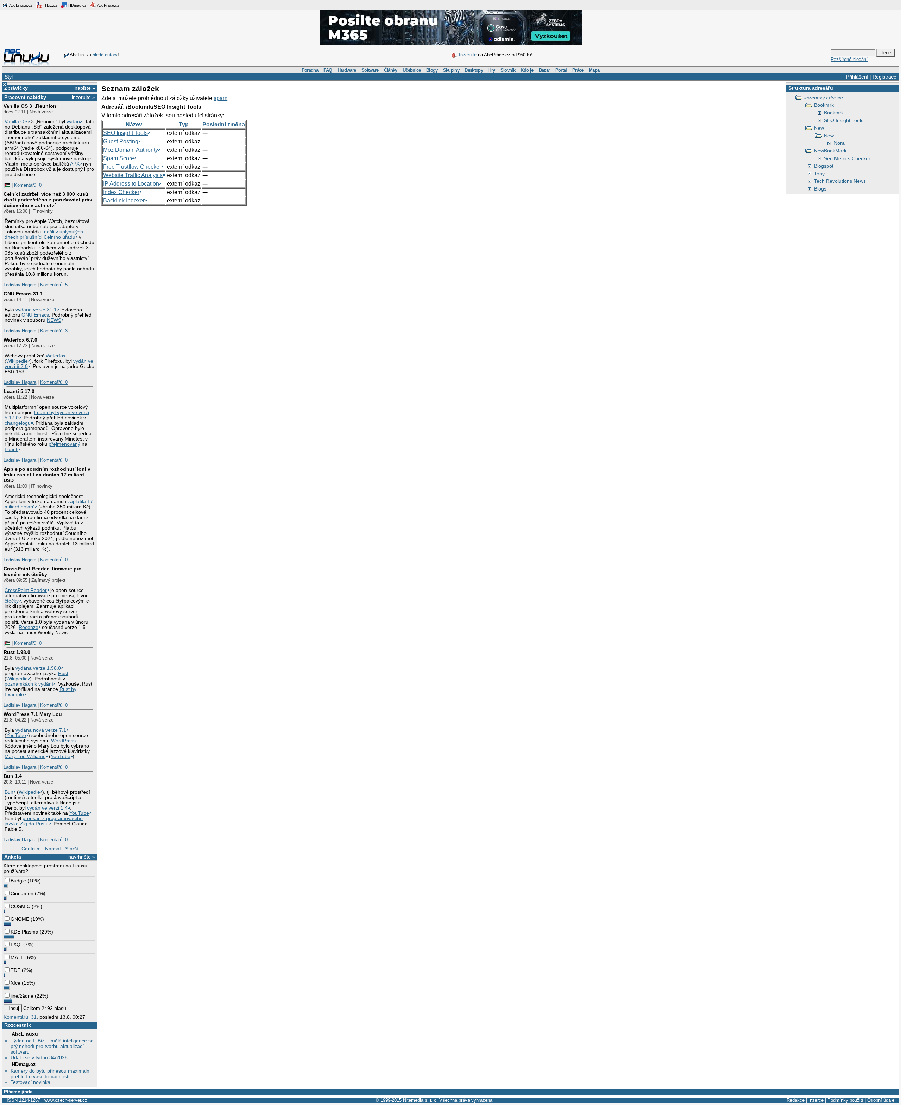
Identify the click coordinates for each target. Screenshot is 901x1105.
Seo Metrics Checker (847, 158)
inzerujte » (83, 97)
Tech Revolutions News (840, 181)
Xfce (15, 983)
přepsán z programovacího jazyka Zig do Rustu (44, 821)
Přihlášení (857, 77)
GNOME (20, 919)
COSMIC (20, 906)
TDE (15, 970)
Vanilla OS (16, 121)
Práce (578, 70)
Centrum (31, 848)
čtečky (12, 601)
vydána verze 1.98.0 (38, 668)
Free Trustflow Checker (132, 167)
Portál (561, 70)
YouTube (16, 735)
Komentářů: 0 (28, 185)
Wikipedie (17, 361)
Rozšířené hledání (849, 59)
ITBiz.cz (49, 5)
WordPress (63, 740)
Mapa (594, 70)
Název (134, 124)
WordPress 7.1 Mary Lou (33, 714)
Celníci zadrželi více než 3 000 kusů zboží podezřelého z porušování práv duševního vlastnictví (48, 199)
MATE (17, 957)
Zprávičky (16, 88)
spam (220, 98)
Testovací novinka (30, 1082)
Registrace (884, 77)
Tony (819, 173)
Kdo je (527, 70)
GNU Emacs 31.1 (23, 293)
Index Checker (121, 192)
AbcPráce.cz (107, 5)
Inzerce (816, 1100)
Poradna (310, 70)
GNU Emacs (35, 315)
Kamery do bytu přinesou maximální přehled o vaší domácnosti (51, 1073)
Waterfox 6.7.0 (20, 340)
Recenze (28, 627)
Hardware (347, 70)
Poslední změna (223, 124)
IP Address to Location (131, 184)
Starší (71, 848)
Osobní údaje (880, 1100)
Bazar (544, 70)
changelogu (18, 423)
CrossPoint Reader (26, 590)
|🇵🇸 (7, 185)
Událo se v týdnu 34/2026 (39, 1057)
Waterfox (55, 355)
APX (75, 164)
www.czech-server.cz (65, 1100)
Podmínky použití (845, 1100)
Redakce (796, 1100)
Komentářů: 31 (20, 1017)
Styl (9, 77)
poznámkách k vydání (29, 684)
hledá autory (105, 54)
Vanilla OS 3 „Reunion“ (31, 106)
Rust (63, 673)
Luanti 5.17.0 (19, 391)
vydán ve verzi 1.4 (47, 808)
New (819, 128)
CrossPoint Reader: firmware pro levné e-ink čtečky (43, 571)
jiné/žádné (22, 996)
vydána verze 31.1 (36, 309)
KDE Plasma (24, 932)
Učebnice (412, 70)
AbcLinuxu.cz (20, 5)
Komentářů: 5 (54, 284)
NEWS (54, 320)
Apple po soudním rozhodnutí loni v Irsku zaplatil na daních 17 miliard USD (47, 474)
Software (370, 70)
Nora (839, 143)
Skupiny (451, 70)
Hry (491, 70)
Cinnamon (22, 893)
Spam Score (118, 158)
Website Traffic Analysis (133, 175)
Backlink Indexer (124, 201)
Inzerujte (468, 54)
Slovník (507, 70)
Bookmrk (824, 105)
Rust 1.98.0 (17, 652)
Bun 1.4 (13, 776)
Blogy (432, 70)
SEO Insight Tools (843, 120)
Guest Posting (120, 141)
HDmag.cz (77, 5)
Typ (184, 124)
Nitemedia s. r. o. (420, 1100)
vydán (73, 121)
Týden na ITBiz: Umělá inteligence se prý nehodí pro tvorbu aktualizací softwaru (52, 1046)
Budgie (18, 881)
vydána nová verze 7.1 (40, 730)
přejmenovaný (64, 444)
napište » (85, 88)
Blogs (820, 189)
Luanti (11, 449)
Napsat (53, 848)
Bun (9, 792)
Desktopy (474, 70)
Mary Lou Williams (25, 756)
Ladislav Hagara (20, 284)
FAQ (327, 70)
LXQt (16, 944)
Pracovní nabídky (25, 97)
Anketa (12, 857)
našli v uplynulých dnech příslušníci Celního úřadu (44, 234)
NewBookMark (830, 151)
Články (390, 70)
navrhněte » (81, 857)
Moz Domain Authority (130, 150)
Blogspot (823, 166)
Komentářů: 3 (54, 330)
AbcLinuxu (25, 1034)
